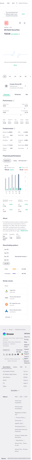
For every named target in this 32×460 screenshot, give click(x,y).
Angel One (12, 290)
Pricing (26, 339)
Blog (25, 342)
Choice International (15, 297)
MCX (26, 397)
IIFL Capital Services (15, 303)
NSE (16, 397)
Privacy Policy (20, 417)
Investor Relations (27, 362)
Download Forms (20, 426)
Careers (26, 349)
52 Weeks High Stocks (10, 374)
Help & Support (26, 353)
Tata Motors (6, 377)
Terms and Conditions (18, 402)
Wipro (4, 386)
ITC (4, 383)
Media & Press (26, 346)
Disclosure (18, 420)
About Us (27, 337)
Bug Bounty (19, 440)
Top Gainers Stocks (8, 371)
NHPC (5, 380)
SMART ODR (19, 423)
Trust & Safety (26, 357)
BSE (21, 397)
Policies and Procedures (18, 408)
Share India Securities (15, 310)
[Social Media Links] (4, 355)
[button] (13, 101)
